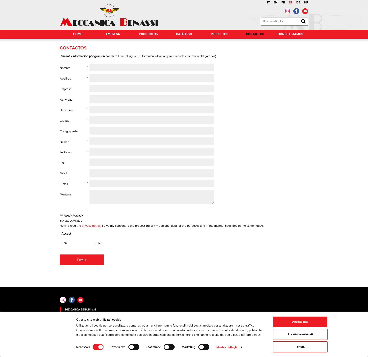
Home (77, 34)
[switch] (133, 347)
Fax (62, 163)
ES (290, 2)
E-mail (64, 184)
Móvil (63, 173)
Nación (64, 142)
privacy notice (91, 226)
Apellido (65, 78)
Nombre (65, 68)
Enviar (81, 260)
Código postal (69, 131)
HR (306, 2)
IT (268, 2)
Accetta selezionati (300, 334)
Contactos (255, 34)
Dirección (66, 110)
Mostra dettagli (226, 347)
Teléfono (65, 152)
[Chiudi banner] (336, 317)
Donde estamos (290, 34)
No (100, 243)
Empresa (113, 34)
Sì (65, 243)
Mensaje (65, 194)
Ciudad (64, 121)
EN (276, 2)
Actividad (66, 100)
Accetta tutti (300, 321)
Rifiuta (300, 346)
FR (283, 2)
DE (298, 2)
